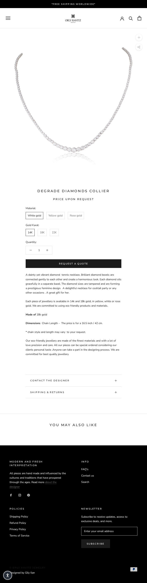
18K (42, 232)
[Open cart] (139, 18)
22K (54, 232)
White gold (34, 215)
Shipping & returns (47, 392)
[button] (7, 575)
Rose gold (76, 215)
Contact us (87, 475)
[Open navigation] (8, 18)
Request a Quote (73, 263)
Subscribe (96, 543)
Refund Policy (18, 523)
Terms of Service (19, 535)
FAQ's (84, 469)
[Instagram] (19, 495)
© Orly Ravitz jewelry (28, 567)
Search (85, 482)
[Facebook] (11, 495)
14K (30, 232)
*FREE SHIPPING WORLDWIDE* (74, 4)
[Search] (131, 18)
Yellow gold (55, 215)
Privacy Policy (18, 529)
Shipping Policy (19, 516)
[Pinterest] (28, 495)
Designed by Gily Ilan (22, 573)
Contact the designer (49, 380)
